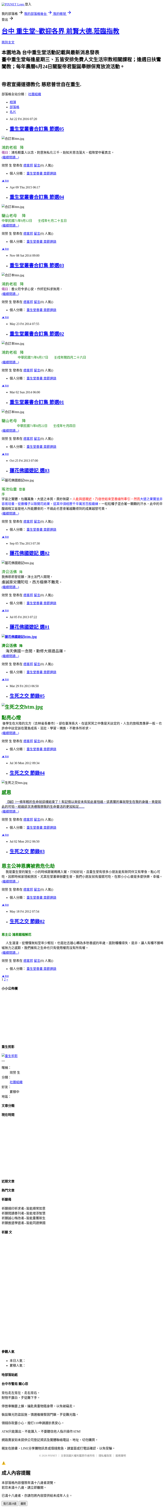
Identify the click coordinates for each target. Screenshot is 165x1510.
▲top (5, 180)
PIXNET (52, 1455)
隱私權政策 (105, 1455)
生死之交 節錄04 (27, 773)
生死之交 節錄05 (27, 696)
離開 (23, 1503)
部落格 (14, 107)
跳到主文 (8, 42)
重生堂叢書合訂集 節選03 (37, 265)
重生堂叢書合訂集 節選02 (37, 333)
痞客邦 (28, 165)
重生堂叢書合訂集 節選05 (37, 129)
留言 (37, 165)
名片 (13, 112)
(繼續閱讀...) (10, 157)
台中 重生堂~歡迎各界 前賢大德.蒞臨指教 (60, 31)
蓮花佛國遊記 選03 (30, 470)
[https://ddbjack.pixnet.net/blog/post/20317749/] (19, 636)
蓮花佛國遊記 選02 (30, 553)
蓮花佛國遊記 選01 (30, 627)
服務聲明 (121, 1455)
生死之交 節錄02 (27, 921)
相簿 (13, 102)
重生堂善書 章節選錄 (41, 173)
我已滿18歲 (9, 1503)
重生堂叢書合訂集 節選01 (37, 402)
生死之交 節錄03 (27, 851)
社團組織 (34, 94)
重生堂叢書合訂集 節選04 (37, 197)
